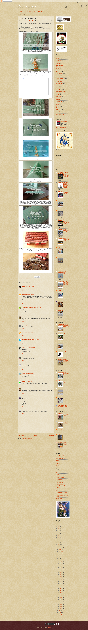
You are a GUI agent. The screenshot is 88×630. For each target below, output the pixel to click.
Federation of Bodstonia (60, 78)
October (60, 549)
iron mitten (60, 200)
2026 (59, 523)
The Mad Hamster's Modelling (63, 247)
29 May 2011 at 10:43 (29, 332)
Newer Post (21, 435)
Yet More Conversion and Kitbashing (66, 259)
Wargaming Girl (61, 434)
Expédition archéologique (65, 423)
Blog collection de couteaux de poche (66, 303)
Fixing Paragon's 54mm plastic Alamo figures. (66, 283)
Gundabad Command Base (66, 202)
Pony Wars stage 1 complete (66, 231)
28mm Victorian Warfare (62, 333)
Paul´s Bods (27, 5)
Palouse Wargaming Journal (63, 351)
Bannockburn (58, 66)
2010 (59, 618)
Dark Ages (58, 75)
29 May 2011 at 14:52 (32, 347)
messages (58, 93)
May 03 (61, 604)
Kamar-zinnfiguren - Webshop (61, 485)
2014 (59, 539)
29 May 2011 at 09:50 (38, 307)
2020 (59, 528)
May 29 (61, 563)
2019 (59, 530)
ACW (57, 57)
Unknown (24, 294)
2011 (59, 544)
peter (23, 397)
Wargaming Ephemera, (65, 293)
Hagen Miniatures (59, 484)
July (59, 554)
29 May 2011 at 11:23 (35, 339)
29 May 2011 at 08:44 (30, 286)
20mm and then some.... (62, 372)
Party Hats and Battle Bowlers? (63, 406)
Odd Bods (58, 102)
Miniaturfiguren (59, 96)
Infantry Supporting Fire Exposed (66, 222)
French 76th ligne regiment (66, 240)
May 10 (61, 593)
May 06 (61, 599)
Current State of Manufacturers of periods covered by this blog (63, 431)
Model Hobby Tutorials (60, 458)
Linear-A (57, 487)
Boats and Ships (59, 70)
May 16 (61, 585)
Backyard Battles (59, 65)
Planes (57, 104)
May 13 (61, 590)
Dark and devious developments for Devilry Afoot (66, 175)
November (61, 547)
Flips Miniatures (61, 257)
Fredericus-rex (59, 81)
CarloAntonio (24, 381)
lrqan (23, 388)
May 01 (61, 608)
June (60, 556)
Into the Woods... (66, 334)
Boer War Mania (66, 326)
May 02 (61, 606)
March (60, 612)
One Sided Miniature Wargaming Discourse (62, 272)
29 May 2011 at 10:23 (28, 325)
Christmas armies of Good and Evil (66, 382)
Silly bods (58, 106)
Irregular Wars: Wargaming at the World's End (63, 173)
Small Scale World (61, 191)
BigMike (23, 286)
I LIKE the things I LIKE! (62, 281)
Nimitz (64, 273)
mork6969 (24, 373)
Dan (23, 325)
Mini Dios (58, 94)
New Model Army (59, 101)
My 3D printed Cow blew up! (65, 415)
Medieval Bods (59, 89)
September (61, 551)
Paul (23, 356)
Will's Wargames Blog (62, 397)
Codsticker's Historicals (62, 359)
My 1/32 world (60, 310)
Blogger (49, 627)
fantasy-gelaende (61, 210)
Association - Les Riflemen (63, 421)
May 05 (61, 601)
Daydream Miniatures (60, 475)
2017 (59, 533)
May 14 (61, 588)
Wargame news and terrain (63, 182)
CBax (23, 332)
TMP (57, 461)
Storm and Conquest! (62, 238)
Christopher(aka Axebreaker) (27, 307)
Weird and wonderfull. (60, 114)
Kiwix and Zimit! (66, 352)
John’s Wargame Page (62, 405)
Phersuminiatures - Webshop (61, 492)
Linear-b (57, 86)
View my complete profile (61, 127)
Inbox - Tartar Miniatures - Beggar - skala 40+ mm (65, 250)
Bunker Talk (60, 388)
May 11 (61, 592)
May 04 (61, 602)
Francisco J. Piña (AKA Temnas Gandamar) (30, 409)
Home (20, 11)
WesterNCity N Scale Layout (63, 301)
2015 (59, 537)
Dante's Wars (60, 429)
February (60, 614)
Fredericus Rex (59, 479)
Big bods (58, 68)
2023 (59, 524)
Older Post (51, 435)
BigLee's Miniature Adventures (61, 220)
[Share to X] (36, 277)
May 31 (61, 559)
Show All (69, 265)
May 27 (61, 569)
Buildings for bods (25, 278)
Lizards (64, 389)
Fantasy (57, 76)
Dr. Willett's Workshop (26, 339)
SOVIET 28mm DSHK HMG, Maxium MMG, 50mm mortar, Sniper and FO (65, 346)
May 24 (61, 574)
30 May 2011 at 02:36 (28, 388)
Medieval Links (38, 11)
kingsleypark (24, 316)
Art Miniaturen (58, 472)
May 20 (61, 579)
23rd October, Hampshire (65, 444)
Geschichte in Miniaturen (61, 456)
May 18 (61, 583)
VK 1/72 (57, 465)
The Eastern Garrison (62, 380)
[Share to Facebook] (38, 277)
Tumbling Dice (59, 111)
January (60, 615)
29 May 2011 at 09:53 (32, 316)
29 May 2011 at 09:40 (30, 294)
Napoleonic (58, 99)
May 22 (61, 576)
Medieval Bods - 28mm (60, 91)
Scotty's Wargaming (62, 229)
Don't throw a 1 (61, 413)
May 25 (61, 572)
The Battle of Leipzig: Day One (66, 361)
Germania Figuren (59, 482)
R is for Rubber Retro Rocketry (65, 193)
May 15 (61, 586)
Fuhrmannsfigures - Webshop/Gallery (63, 480)
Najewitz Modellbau (59, 490)
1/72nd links (28, 11)
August (60, 553)
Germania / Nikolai (59, 83)
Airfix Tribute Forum (60, 455)
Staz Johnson (25, 347)
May (59, 558)
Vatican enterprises (59, 498)
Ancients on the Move (62, 442)
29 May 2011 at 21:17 (28, 356)
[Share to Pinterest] (39, 277)
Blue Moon (58, 474)
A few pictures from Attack (65, 399)
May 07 (61, 597)
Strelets (57, 107)
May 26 (61, 570)
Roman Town (32, 20)
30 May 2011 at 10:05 (44, 409)
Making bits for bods (60, 88)
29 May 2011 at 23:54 (30, 373)
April (59, 610)
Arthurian (58, 63)
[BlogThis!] (35, 277)
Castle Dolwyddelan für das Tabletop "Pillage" (66, 213)
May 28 (61, 567)
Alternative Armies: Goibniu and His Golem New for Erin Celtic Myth (66, 185)
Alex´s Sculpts (59, 60)
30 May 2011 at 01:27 (32, 381)
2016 (59, 535)
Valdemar (58, 112)
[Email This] (34, 277)
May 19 (61, 581)
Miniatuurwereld (59, 489)
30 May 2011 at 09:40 (28, 397)
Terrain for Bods (59, 109)
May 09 (61, 595)
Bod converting (59, 71)
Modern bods (58, 98)
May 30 (61, 561)
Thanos (23, 364)
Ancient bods (58, 61)
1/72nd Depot (58, 471)
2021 (59, 526)
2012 (59, 542)
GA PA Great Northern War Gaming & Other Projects (63, 325)
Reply (23, 290)
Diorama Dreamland (60, 477)
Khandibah (58, 84)
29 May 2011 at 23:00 (29, 364)
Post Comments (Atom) (27, 438)
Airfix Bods (58, 58)
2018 (59, 532)
